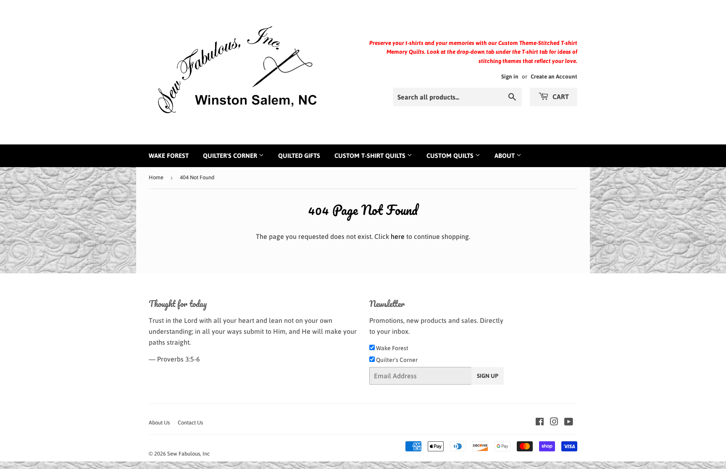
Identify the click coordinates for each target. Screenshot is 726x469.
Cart (560, 96)
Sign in (509, 76)
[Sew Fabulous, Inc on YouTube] (568, 422)
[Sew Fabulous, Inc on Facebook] (539, 422)
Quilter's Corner (231, 155)
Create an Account (554, 76)
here (398, 236)
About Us (159, 422)
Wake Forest (169, 155)
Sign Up (487, 375)
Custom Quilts (450, 155)
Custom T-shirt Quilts (370, 155)
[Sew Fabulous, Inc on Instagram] (554, 422)
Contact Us (190, 422)
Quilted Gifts (299, 155)
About (505, 155)
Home (156, 177)
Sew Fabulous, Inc (188, 454)
